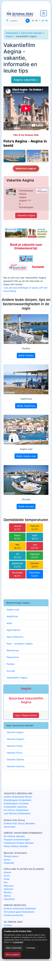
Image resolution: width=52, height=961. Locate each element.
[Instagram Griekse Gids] (39, 20)
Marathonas (13, 650)
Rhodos (8, 892)
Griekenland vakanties (15, 806)
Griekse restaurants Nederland (20, 908)
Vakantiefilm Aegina (17, 677)
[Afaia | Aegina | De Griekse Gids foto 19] (37, 156)
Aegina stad (13, 609)
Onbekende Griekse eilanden (19, 842)
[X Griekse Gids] (33, 20)
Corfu (7, 875)
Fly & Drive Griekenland (16, 810)
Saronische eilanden (31, 33)
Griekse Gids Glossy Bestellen (19, 823)
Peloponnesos (11, 856)
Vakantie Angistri (15, 739)
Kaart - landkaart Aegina (19, 643)
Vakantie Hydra (15, 745)
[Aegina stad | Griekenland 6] (14, 156)
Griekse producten (13, 915)
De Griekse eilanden (14, 836)
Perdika (10, 664)
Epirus (7, 859)
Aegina (9, 36)
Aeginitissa (12, 616)
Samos (7, 895)
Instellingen (30, 948)
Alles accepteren (12, 954)
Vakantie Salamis (15, 759)
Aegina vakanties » (26, 79)
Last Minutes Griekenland (17, 813)
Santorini (8, 889)
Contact (8, 925)
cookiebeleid (18, 942)
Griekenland (12, 33)
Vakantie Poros (14, 752)
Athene (7, 872)
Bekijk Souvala (26, 506)
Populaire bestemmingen (17, 839)
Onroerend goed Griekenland (19, 911)
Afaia (9, 623)
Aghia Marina (13, 630)
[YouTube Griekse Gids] (36, 20)
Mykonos (8, 885)
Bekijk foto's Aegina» (26, 168)
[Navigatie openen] (43, 13)
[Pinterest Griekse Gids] (46, 20)
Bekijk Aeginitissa (26, 405)
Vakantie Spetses (16, 766)
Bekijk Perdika (26, 355)
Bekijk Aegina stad (26, 456)
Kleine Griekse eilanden (16, 846)
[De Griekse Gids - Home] (19, 13)
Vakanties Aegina (26, 215)
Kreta (6, 879)
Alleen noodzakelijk (13, 948)
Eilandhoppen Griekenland (17, 800)
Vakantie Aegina (15, 732)
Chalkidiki (9, 862)
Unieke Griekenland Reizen (18, 796)
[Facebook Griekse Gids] (43, 20)
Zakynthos (9, 899)
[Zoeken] (28, 21)
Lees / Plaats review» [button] (26, 715)
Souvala (11, 670)
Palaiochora (13, 657)
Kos (5, 882)
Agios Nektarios (15, 636)
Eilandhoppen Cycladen (16, 803)
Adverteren (10, 826)
